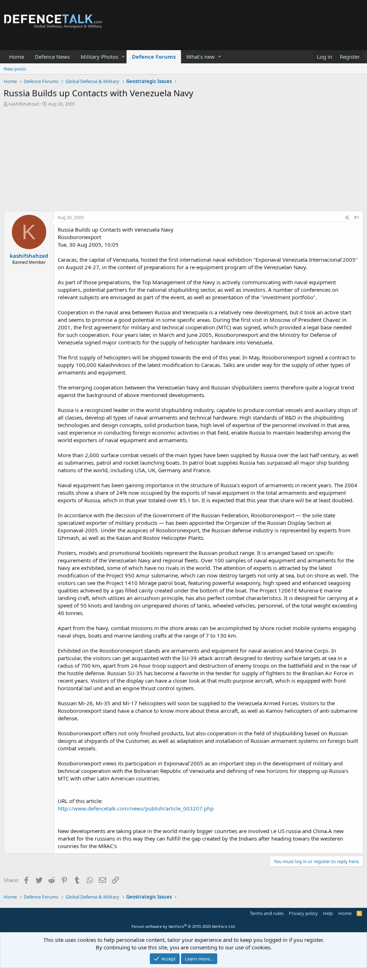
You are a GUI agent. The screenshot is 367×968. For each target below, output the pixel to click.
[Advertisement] (183, 161)
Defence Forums (154, 56)
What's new (200, 56)
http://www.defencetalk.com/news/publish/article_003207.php (136, 808)
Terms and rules (266, 913)
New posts (15, 69)
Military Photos (99, 56)
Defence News (52, 56)
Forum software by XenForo (184, 926)
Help (328, 913)
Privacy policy (303, 913)
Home (16, 56)
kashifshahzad (24, 104)
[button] (123, 56)
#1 (356, 217)
